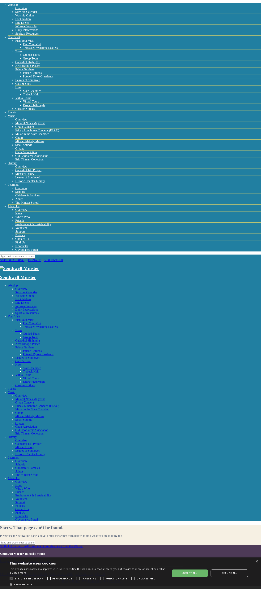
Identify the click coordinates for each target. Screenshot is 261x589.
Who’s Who (22, 217)
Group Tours (30, 58)
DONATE (34, 260)
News (18, 213)
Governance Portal (26, 249)
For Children (23, 19)
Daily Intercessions (26, 30)
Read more (20, 572)
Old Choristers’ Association (31, 155)
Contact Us (22, 238)
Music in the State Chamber (32, 134)
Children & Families (27, 195)
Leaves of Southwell (27, 80)
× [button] (256, 561)
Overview (21, 8)
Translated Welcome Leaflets (40, 47)
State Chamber (32, 90)
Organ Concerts (24, 126)
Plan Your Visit (24, 40)
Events (12, 112)
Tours (18, 51)
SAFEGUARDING (12, 260)
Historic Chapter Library (30, 181)
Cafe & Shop (23, 83)
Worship (13, 4)
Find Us (20, 242)
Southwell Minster (18, 277)
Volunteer (21, 227)
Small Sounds (23, 144)
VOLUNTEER (53, 260)
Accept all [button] (189, 573)
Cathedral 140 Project (28, 170)
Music (11, 116)
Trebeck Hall (31, 94)
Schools (20, 191)
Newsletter (21, 246)
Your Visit (14, 37)
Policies (20, 235)
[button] (87, 584)
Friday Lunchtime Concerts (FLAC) (37, 130)
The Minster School (27, 202)
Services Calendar (26, 11)
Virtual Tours (23, 98)
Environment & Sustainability (33, 224)
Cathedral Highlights (27, 62)
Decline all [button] (229, 573)
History (12, 163)
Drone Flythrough (34, 105)
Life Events (22, 22)
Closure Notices (25, 108)
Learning (13, 184)
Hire (18, 87)
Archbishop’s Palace (27, 65)
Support (20, 231)
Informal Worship (25, 26)
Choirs (19, 137)
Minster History (24, 173)
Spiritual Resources (27, 33)
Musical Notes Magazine (30, 123)
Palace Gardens (24, 69)
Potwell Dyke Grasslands (38, 76)
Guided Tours (31, 54)
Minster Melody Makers (29, 141)
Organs (19, 148)
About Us (13, 206)
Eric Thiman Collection (29, 159)
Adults (19, 199)
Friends (19, 220)
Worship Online (24, 15)
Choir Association (26, 152)
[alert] (130, 573)
